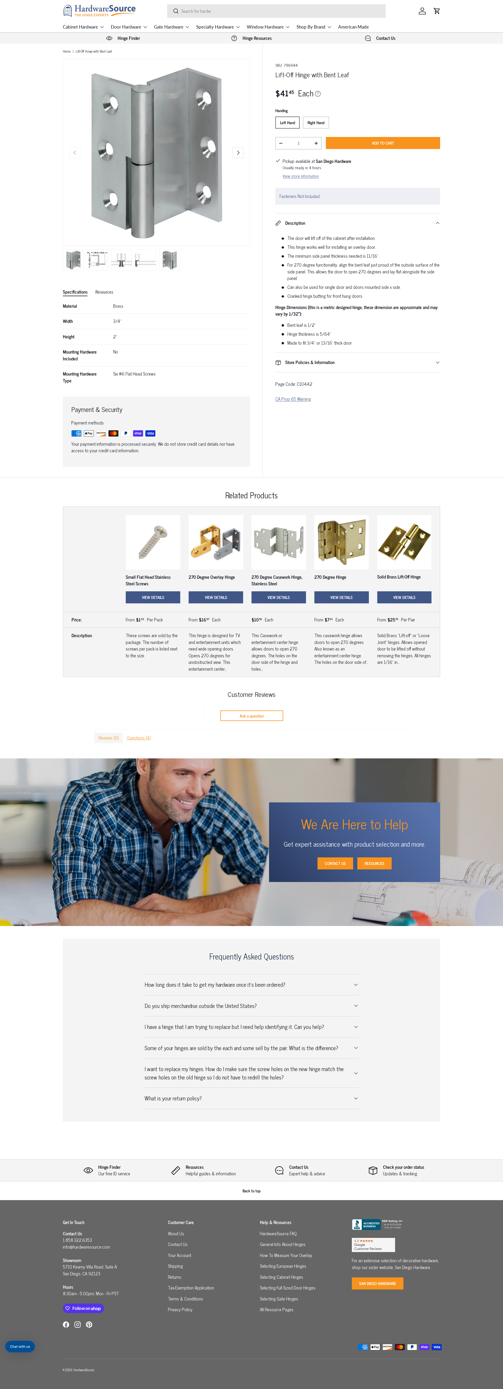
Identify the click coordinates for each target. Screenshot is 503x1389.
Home (66, 51)
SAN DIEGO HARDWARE (377, 1283)
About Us (176, 1233)
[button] (437, 11)
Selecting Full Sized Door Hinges (287, 1287)
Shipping (175, 1266)
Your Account (179, 1255)
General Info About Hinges (282, 1244)
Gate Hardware (168, 27)
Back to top (252, 1190)
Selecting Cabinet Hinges (281, 1277)
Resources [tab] (104, 291)
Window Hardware (265, 27)
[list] (156, 152)
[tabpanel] (156, 343)
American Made (353, 27)
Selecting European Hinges (283, 1266)
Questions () (139, 737)
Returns (174, 1277)
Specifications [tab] (75, 291)
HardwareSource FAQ (278, 1233)
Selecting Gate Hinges (279, 1298)
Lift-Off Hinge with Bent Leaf (94, 51)
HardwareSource (83, 1370)
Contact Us (335, 863)
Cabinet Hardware (80, 27)
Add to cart (383, 143)
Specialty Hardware (215, 27)
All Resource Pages (277, 1309)
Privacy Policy (180, 1309)
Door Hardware (126, 27)
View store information (301, 176)
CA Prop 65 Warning (293, 399)
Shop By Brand (311, 27)
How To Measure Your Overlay (286, 1255)
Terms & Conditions (185, 1298)
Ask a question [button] (252, 715)
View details (153, 597)
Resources (374, 863)
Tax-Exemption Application (191, 1287)
